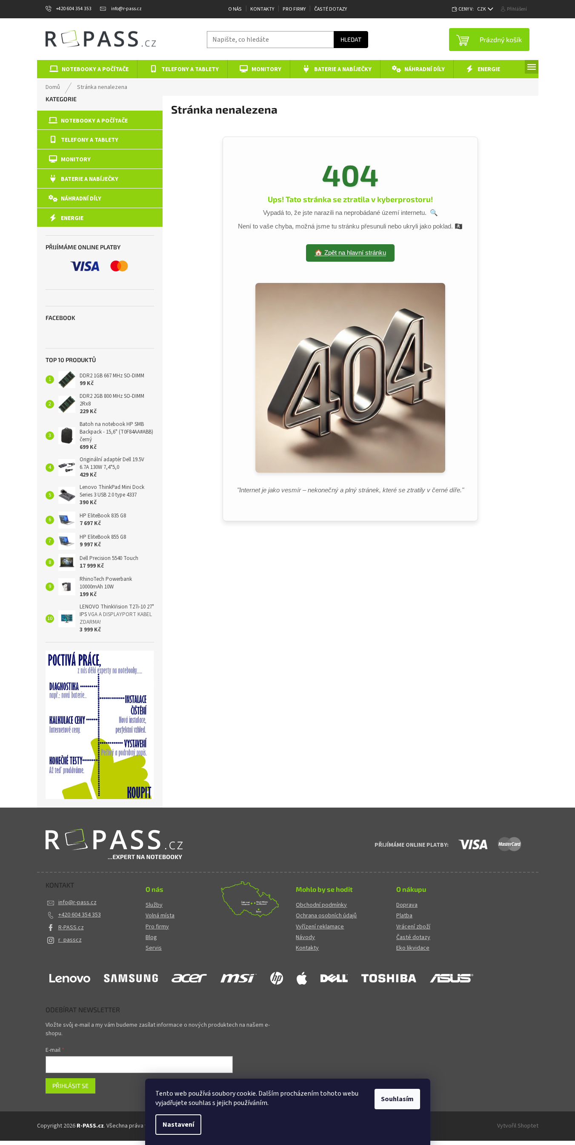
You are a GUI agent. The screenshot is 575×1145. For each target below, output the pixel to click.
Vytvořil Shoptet (517, 1126)
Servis (154, 948)
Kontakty (262, 9)
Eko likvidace (412, 948)
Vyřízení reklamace (320, 927)
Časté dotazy (330, 9)
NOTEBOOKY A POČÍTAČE (94, 121)
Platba (404, 916)
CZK (482, 9)
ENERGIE (72, 218)
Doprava (407, 905)
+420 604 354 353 (79, 915)
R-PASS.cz (71, 927)
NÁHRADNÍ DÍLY (81, 198)
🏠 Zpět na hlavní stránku (350, 252)
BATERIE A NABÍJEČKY (89, 179)
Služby (154, 905)
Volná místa (160, 916)
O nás (235, 9)
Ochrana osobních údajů (326, 916)
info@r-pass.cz (77, 902)
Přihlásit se (70, 1085)
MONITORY (76, 159)
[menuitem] (87, 69)
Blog (151, 938)
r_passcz (70, 940)
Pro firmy (157, 927)
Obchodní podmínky (321, 905)
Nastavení (178, 1124)
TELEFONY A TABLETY (89, 140)
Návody (305, 938)
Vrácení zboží (413, 927)
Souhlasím (397, 1099)
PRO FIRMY (294, 9)
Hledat (350, 39)
